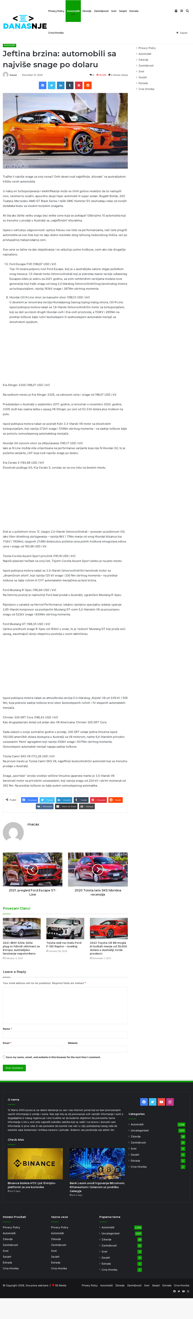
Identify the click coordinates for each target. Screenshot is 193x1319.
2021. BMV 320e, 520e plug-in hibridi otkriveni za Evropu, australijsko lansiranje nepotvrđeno (21, 948)
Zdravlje (86, 10)
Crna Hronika (56, 32)
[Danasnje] (25, 22)
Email (7, 1042)
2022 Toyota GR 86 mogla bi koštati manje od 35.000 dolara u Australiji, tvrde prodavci (108, 948)
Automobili (73, 10)
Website (73, 1042)
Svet (113, 10)
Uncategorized (140, 1130)
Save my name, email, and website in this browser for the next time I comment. (53, 1057)
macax (13, 74)
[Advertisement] (65, 354)
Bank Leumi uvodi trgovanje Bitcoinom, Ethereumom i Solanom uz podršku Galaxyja (97, 1187)
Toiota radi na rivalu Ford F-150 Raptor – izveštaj (63, 944)
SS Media (60, 1285)
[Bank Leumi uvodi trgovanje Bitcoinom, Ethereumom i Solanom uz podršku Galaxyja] (97, 1163)
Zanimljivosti (101, 10)
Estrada (133, 10)
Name (7, 1028)
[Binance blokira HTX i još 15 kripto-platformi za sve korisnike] (35, 1163)
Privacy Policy (56, 10)
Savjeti (123, 10)
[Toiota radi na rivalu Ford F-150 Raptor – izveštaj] (65, 928)
